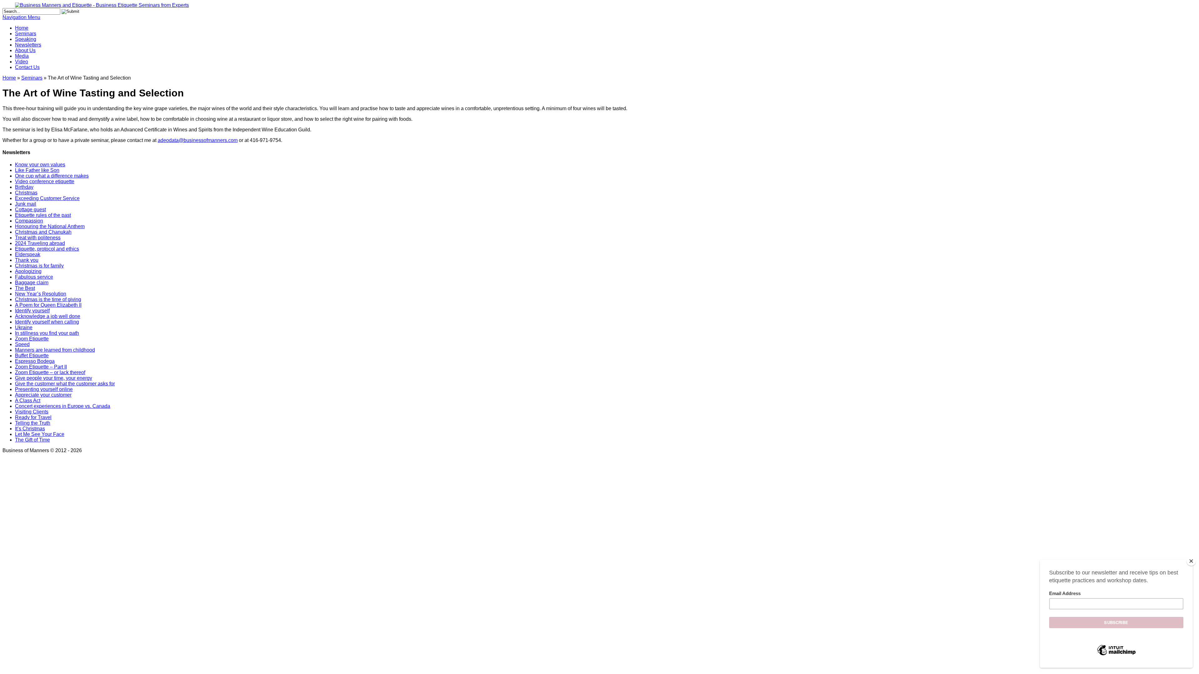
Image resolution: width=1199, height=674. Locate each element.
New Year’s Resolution (40, 293)
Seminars (25, 33)
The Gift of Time (32, 439)
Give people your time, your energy (53, 378)
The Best (25, 288)
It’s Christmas (30, 428)
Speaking (25, 39)
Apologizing (28, 271)
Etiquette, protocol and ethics (47, 249)
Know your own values (40, 164)
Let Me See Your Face (39, 434)
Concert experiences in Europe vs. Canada (62, 406)
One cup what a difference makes (52, 175)
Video (21, 61)
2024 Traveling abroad (40, 243)
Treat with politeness (38, 237)
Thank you (26, 260)
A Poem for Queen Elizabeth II (48, 305)
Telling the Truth (32, 423)
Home (21, 28)
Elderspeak (27, 254)
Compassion (29, 220)
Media (22, 56)
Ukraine (23, 327)
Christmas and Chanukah (43, 232)
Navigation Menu (21, 17)
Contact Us (27, 67)
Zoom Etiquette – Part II (41, 366)
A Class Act (27, 400)
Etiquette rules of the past (43, 215)
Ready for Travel (33, 417)
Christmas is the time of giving (48, 299)
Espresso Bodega (35, 361)
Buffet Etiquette (32, 355)
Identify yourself (32, 310)
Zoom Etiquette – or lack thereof (50, 372)
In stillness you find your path (47, 333)
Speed (22, 344)
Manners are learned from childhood (55, 350)
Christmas (26, 192)
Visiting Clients (31, 411)
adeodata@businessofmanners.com (198, 140)
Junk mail (25, 204)
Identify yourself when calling (47, 322)
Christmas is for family (39, 265)
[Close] (1191, 561)
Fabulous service (34, 277)
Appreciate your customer (43, 395)
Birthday (24, 187)
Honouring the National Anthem (50, 226)
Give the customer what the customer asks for (65, 383)
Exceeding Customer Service (47, 198)
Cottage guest (30, 209)
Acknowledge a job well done (47, 316)
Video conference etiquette (44, 181)
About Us (25, 50)
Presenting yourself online (44, 389)
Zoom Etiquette (32, 338)
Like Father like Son (37, 170)
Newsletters (28, 44)
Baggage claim (31, 282)
